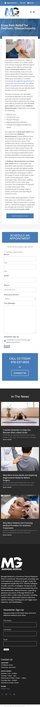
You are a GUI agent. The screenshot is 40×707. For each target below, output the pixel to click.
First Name (7, 620)
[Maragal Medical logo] (12, 12)
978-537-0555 (20, 362)
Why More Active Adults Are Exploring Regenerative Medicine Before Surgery (20, 478)
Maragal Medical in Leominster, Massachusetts (19, 82)
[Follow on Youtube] (14, 694)
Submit (7, 347)
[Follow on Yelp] (10, 694)
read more (7, 439)
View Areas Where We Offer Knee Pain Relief (14, 705)
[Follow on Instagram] (6, 694)
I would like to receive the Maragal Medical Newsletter (18, 341)
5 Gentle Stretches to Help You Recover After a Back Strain (17, 431)
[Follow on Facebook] (2, 694)
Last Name (7, 629)
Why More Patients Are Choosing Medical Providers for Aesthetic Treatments (18, 525)
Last (5, 271)
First (5, 263)
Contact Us (20, 372)
